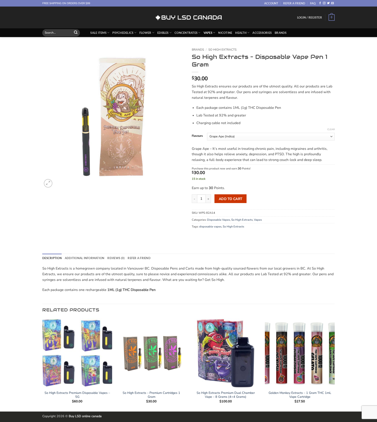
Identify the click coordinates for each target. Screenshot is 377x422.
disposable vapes (210, 227)
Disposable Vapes (218, 220)
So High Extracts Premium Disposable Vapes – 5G (77, 395)
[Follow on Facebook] (320, 3)
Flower (145, 32)
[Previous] (42, 364)
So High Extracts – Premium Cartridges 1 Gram (151, 395)
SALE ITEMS (98, 32)
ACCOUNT (271, 3)
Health (241, 32)
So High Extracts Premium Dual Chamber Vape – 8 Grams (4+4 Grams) (226, 395)
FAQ (312, 3)
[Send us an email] (332, 3)
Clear (331, 129)
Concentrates (186, 32)
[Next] (334, 364)
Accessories (262, 32)
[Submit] (75, 32)
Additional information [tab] (85, 258)
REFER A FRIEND (294, 3)
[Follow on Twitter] (328, 3)
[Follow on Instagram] (324, 3)
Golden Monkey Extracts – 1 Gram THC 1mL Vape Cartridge (300, 395)
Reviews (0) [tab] (116, 258)
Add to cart (230, 198)
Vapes (208, 32)
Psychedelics (122, 32)
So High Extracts (222, 50)
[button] (309, 17)
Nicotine (225, 32)
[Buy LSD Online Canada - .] (189, 17)
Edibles (163, 32)
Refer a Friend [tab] (139, 258)
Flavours (197, 136)
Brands (281, 32)
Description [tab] (52, 258)
